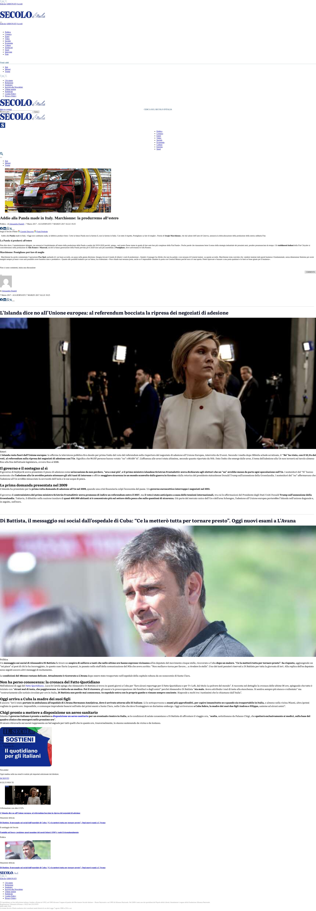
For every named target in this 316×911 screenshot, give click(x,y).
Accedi (19, 4)
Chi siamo (9, 80)
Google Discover (27, 232)
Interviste (8, 52)
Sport (7, 50)
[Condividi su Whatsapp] (8, 229)
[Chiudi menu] (1, 22)
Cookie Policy (10, 94)
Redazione (9, 83)
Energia (160, 147)
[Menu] (1, 122)
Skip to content (6, 109)
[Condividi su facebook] (1, 229)
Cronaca (8, 34)
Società (8, 41)
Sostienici (8, 85)
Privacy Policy (10, 96)
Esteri (7, 36)
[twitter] (6, 2)
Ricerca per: (4, 112)
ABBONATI (11, 4)
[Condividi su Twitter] (11, 229)
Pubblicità (9, 92)
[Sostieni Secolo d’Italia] (26, 766)
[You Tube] (3, 2)
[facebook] (1, 2)
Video (7, 39)
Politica (8, 32)
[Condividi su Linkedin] (4, 229)
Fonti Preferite (42, 232)
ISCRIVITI (4, 778)
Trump (7, 71)
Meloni (7, 69)
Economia (9, 43)
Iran (6, 67)
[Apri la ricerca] (1, 154)
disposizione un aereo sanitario (70, 716)
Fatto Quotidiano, (35, 685)
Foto (7, 54)
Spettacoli (9, 48)
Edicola (3, 4)
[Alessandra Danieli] (6, 287)
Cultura (8, 45)
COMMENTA (310, 272)
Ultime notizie (10, 89)
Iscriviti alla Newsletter (14, 87)
